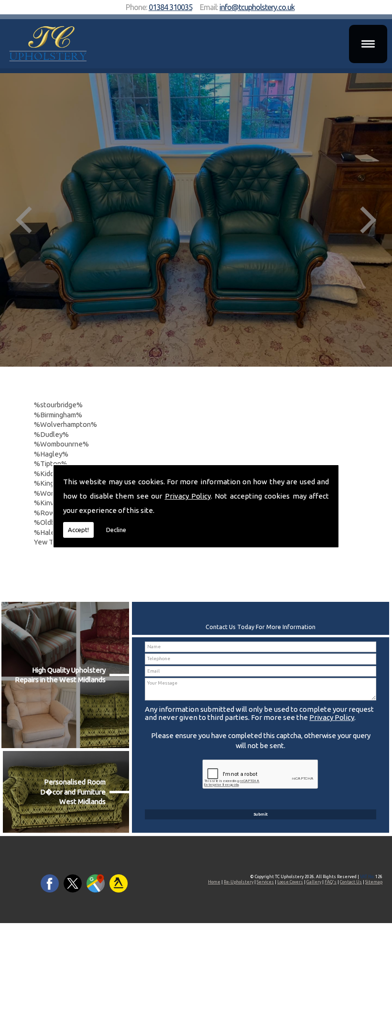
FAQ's (331, 882)
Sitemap (373, 882)
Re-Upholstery (238, 882)
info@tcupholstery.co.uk (256, 7)
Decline (116, 529)
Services (265, 882)
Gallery (313, 882)
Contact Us (351, 882)
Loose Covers (290, 882)
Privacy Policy (188, 496)
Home (214, 882)
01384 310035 (170, 7)
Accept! (78, 529)
